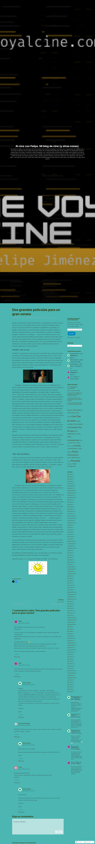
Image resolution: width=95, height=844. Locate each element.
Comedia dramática (72, 448)
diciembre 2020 (70, 617)
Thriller (74, 464)
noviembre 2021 (70, 594)
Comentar (59, 831)
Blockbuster (70, 410)
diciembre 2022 (70, 566)
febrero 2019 (70, 666)
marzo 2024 (70, 534)
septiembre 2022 (71, 573)
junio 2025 (69, 502)
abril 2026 (69, 481)
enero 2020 (69, 640)
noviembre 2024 (70, 518)
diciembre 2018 (70, 670)
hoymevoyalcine (17, 317)
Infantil (74, 457)
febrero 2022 (70, 587)
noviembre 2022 (70, 569)
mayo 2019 (69, 659)
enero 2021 (69, 615)
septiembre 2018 (71, 677)
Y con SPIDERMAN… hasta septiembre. (72, 387)
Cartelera (72, 413)
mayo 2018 (69, 686)
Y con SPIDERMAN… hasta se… (76, 356)
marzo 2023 (70, 559)
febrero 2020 (70, 638)
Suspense (69, 464)
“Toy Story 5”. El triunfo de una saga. (76, 732)
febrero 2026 (70, 486)
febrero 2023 (70, 562)
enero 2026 (69, 488)
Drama (75, 451)
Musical (78, 457)
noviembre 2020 (70, 620)
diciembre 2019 (70, 643)
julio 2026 (69, 474)
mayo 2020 (69, 631)
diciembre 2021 (70, 592)
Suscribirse (71, 333)
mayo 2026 (69, 479)
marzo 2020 (70, 636)
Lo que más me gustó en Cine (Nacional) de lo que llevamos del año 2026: (74, 399)
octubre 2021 (70, 596)
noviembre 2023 (70, 543)
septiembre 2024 (71, 523)
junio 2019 (69, 656)
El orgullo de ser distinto (57, 604)
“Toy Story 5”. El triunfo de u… (76, 366)
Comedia (77, 445)
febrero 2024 (70, 536)
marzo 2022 (70, 585)
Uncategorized (71, 466)
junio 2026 (69, 476)
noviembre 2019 (70, 645)
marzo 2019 (70, 663)
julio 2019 (69, 654)
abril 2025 (69, 506)
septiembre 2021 (71, 599)
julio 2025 (69, 499)
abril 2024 (69, 532)
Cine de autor (27, 317)
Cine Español (72, 427)
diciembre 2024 (70, 516)
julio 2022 (69, 576)
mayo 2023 (69, 555)
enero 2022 (69, 589)
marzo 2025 (70, 509)
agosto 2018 (70, 680)
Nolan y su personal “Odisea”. (74, 390)
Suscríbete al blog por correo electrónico (73, 319)
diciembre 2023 (70, 541)
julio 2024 (69, 525)
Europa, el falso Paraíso (18, 604)
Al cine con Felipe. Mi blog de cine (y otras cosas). (47, 146)
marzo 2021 (70, 610)
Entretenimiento (34, 317)
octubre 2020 (70, 622)
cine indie (78, 434)
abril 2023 (69, 557)
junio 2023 (69, 553)
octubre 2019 (70, 647)
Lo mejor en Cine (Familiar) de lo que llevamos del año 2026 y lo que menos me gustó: (74, 394)
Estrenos (69, 457)
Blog (75, 410)
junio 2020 (69, 629)
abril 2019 (69, 661)
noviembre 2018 (70, 673)
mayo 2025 (69, 504)
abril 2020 (69, 633)
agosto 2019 (70, 652)
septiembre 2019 (71, 650)
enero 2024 (69, 539)
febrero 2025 (70, 511)
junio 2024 (69, 527)
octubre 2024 (70, 520)
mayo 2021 (69, 606)
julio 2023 (69, 550)
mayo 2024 (69, 530)
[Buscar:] (74, 345)
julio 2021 (69, 601)
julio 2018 (69, 682)
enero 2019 (69, 668)
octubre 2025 (70, 495)
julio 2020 (69, 626)
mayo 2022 (69, 580)
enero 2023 (69, 564)
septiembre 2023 (71, 548)
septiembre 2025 (71, 497)
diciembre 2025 (70, 490)
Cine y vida (70, 446)
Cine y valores (76, 443)
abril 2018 (69, 689)
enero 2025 (69, 513)
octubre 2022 (70, 571)
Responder (18, 657)
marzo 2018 (70, 691)
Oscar (68, 461)
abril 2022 (69, 583)
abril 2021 (69, 608)
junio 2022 (69, 578)
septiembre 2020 (71, 624)
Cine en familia (78, 424)
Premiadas (75, 460)
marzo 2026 (70, 483)
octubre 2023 (70, 546)
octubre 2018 (70, 675)
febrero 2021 (70, 613)
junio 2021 (69, 603)
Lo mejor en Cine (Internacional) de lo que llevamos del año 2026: (74, 403)
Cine (73, 416)
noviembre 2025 (70, 493)
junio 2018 (69, 684)
